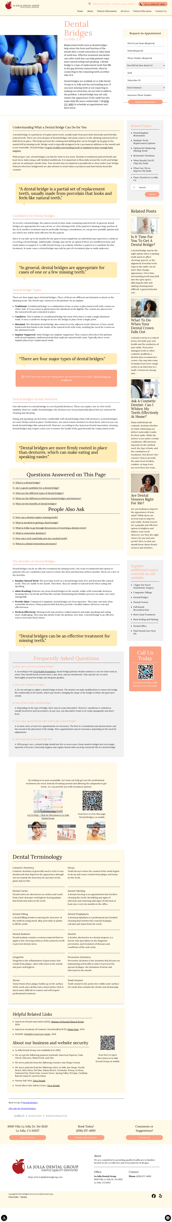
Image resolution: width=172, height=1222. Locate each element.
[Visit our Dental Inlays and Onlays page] (66, 839)
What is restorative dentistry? (30, 533)
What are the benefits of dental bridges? (36, 503)
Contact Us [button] (160, 11)
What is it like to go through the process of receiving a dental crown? (50, 527)
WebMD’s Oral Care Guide (37, 1034)
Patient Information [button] (107, 11)
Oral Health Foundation (44, 671)
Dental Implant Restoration (140, 134)
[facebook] (153, 1196)
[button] (4, 1218)
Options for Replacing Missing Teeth (144, 149)
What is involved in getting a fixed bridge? (36, 522)
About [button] (90, 11)
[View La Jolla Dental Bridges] (28, 95)
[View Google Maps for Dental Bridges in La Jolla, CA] (48, 812)
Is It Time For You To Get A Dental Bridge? (143, 241)
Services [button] (125, 11)
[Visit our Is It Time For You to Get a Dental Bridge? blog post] (145, 233)
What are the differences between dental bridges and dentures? (48, 498)
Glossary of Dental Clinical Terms (67, 1021)
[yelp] (160, 1196)
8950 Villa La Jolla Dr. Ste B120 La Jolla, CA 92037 (113, 4)
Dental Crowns (140, 602)
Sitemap (24, 1197)
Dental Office (140, 626)
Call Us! (154, 4)
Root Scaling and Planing (145, 619)
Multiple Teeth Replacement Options (144, 142)
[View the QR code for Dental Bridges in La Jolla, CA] (92, 810)
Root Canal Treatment (144, 614)
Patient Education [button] (142, 11)
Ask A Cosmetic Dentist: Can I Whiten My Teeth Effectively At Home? (144, 409)
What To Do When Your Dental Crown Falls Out (142, 326)
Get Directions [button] (28, 1137)
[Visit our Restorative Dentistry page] (96, 839)
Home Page (73, 1029)
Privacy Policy (14, 1197)
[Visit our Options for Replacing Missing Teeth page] (37, 839)
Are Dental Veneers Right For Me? (142, 499)
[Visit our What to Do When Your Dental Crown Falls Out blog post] (145, 316)
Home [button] (80, 11)
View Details (39, 1080)
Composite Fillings (142, 592)
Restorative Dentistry (144, 155)
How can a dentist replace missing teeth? (36, 517)
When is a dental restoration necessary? (36, 543)
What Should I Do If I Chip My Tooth (143, 162)
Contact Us (144, 1137)
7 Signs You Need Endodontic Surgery (143, 586)
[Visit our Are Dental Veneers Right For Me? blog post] (145, 492)
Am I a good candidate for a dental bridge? (37, 487)
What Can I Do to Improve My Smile (142, 169)
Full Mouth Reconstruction (141, 608)
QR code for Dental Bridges (22, 1108)
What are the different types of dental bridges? (39, 493)
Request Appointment (86, 1137)
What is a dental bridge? (27, 482)
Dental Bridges (30, 1102)
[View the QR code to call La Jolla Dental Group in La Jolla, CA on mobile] (145, 679)
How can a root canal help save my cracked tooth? (41, 538)
